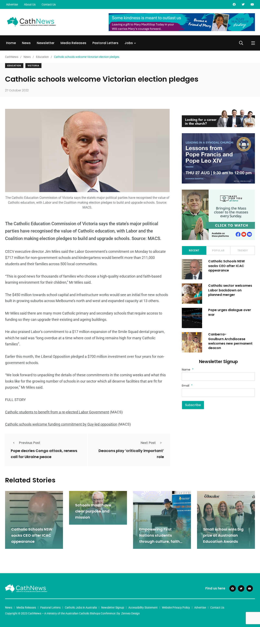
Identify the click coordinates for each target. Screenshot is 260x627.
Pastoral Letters (105, 43)
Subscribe (193, 405)
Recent (194, 250)
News (26, 43)
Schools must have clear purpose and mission (93, 511)
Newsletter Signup (112, 607)
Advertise (12, 4)
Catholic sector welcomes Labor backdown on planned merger (230, 290)
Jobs (129, 43)
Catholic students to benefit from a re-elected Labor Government (57, 412)
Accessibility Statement (143, 607)
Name (188, 370)
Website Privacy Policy (176, 607)
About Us (30, 4)
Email (187, 386)
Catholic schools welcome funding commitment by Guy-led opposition (61, 424)
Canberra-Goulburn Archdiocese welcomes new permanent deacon (230, 341)
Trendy (242, 250)
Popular (218, 250)
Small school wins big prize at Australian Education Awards (223, 535)
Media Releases (73, 43)
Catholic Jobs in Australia (81, 607)
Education (14, 65)
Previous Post (29, 442)
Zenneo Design (130, 613)
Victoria (33, 65)
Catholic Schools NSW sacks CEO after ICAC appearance (226, 266)
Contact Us (49, 4)
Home (11, 43)
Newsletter (45, 43)
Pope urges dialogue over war (229, 312)
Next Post (148, 442)
